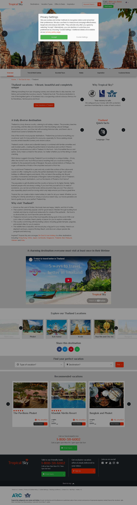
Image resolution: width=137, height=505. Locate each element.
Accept (54, 37)
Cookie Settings (82, 37)
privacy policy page (53, 32)
